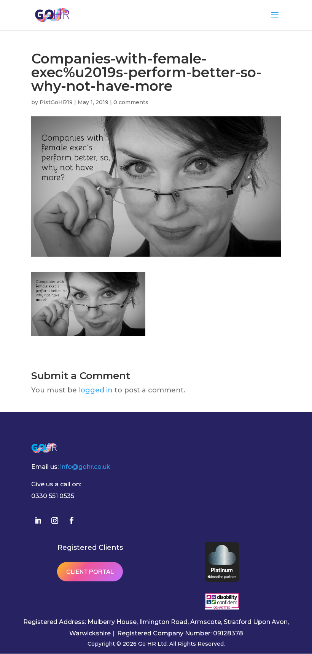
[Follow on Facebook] (71, 520)
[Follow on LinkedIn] (38, 520)
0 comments (130, 102)
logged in (96, 390)
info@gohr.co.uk (85, 466)
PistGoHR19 (56, 102)
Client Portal (90, 571)
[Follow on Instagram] (55, 520)
